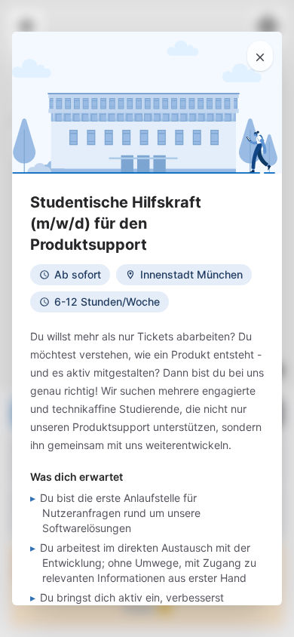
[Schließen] (260, 56)
